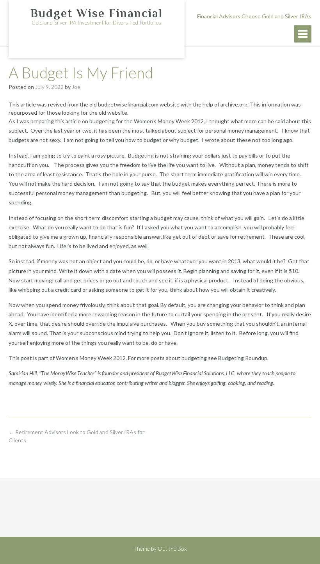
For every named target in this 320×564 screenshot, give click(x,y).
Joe (76, 86)
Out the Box (172, 548)
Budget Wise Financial (96, 13)
